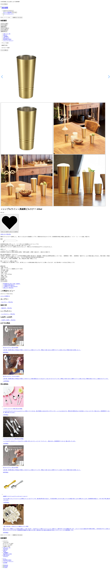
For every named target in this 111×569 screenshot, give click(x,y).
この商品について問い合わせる (10, 286)
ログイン (5, 12)
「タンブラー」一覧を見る (7, 302)
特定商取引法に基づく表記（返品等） (12, 283)
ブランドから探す (8, 544)
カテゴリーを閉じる (5, 28)
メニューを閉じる (4, 50)
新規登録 (9, 12)
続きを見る (3, 278)
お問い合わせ (6, 37)
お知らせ (5, 35)
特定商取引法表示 (7, 39)
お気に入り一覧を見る (6, 234)
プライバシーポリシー (8, 40)
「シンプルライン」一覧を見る (8, 314)
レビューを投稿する (5, 296)
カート (4, 558)
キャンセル (14, 12)
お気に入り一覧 (6, 33)
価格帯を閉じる (4, 31)
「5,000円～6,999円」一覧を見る (8, 320)
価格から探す (7, 546)
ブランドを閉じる (4, 29)
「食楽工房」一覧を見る (6, 308)
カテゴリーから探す (8, 543)
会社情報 (5, 562)
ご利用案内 (5, 36)
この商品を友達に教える (8, 285)
